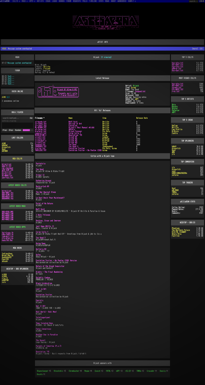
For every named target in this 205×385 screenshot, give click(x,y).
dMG (173, 152)
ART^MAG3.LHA (7, 214)
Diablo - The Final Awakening (49, 272)
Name (70, 118)
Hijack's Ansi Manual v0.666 (81, 127)
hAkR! (174, 146)
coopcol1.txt (40, 133)
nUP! (137, 99)
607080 (5, 151)
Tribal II (40, 175)
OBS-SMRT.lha (7, 193)
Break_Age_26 (7, 256)
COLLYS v (16, 1)
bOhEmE (5, 145)
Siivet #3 (73, 143)
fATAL (109, 371)
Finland (47, 69)
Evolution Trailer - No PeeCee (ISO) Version (56, 260)
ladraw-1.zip (7, 237)
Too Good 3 (73, 146)
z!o (173, 154)
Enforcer (175, 110)
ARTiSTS (40, 1)
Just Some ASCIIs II (45, 226)
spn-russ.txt (7, 178)
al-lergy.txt (40, 129)
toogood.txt (140, 91)
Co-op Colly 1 (75, 133)
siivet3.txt (40, 143)
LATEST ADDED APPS (17, 227)
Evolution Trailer (77, 148)
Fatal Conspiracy (43, 329)
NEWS (107, 1)
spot (174, 171)
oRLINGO (175, 190)
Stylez (175, 108)
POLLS (85, 1)
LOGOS (54, 1)
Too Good (72, 145)
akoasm (5, 261)
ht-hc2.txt (6, 172)
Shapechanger (44, 371)
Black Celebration (44, 283)
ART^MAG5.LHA (7, 218)
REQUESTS (77, 1)
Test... (11, 76)
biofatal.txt (40, 131)
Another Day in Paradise (47, 335)
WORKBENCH (122, 1)
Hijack (136, 86)
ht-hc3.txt (6, 164)
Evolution (73, 126)
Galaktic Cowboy (43, 278)
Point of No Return (44, 203)
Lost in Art (41, 289)
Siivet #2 (73, 139)
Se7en (38, 255)
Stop (11, 130)
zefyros (175, 175)
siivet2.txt (40, 139)
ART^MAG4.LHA (7, 216)
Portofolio (40, 164)
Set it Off (40, 306)
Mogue (88, 371)
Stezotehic (60, 371)
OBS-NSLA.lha (7, 197)
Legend (105, 137)
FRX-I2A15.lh (7, 235)
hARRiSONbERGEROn (179, 173)
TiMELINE (93, 1)
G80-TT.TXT (6, 166)
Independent (107, 146)
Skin (174, 105)
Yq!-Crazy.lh (7, 233)
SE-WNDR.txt (7, 176)
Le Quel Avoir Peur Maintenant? (50, 198)
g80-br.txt (176, 69)
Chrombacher (75, 371)
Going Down (40, 243)
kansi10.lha (7, 240)
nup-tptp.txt (177, 67)
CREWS (48, 1)
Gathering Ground (43, 181)
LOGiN (201, 1)
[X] (201, 49)
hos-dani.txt (177, 70)
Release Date (142, 118)
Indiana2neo (7, 254)
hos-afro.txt (177, 63)
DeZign (175, 126)
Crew (104, 118)
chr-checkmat (7, 168)
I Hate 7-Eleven (43, 215)
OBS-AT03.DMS (7, 212)
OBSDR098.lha (7, 199)
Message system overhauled (19, 63)
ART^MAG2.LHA (7, 219)
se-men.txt (176, 88)
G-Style (175, 131)
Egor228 (5, 259)
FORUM (68, 1)
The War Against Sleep (46, 192)
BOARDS (62, 1)
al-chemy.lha (40, 124)
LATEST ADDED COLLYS (17, 185)
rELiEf (129, 371)
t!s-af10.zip (7, 238)
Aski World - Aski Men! (46, 312)
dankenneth (6, 257)
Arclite (47, 67)
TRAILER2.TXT (40, 150)
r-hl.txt (175, 91)
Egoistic (40, 300)
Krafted (105, 139)
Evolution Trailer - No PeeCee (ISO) (85, 150)
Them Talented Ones (44, 323)
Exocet (99, 371)
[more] (195, 49)
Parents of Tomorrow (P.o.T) (49, 346)
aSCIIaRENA (4, 1)
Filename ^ (39, 118)
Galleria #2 (41, 249)
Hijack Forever (75, 131)
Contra (175, 133)
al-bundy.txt (40, 122)
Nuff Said (73, 122)
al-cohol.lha (40, 126)
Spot (4, 149)
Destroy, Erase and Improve (48, 221)
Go (31, 118)
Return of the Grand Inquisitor (50, 266)
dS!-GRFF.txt (177, 65)
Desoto (41, 374)
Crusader (152, 371)
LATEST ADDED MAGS (17, 206)
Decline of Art (75, 124)
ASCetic (72, 129)
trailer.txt (40, 148)
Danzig (164, 371)
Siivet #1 (73, 137)
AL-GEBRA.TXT (40, 127)
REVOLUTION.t (40, 135)
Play (5, 130)
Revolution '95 (75, 135)
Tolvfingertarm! (43, 317)
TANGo (140, 371)
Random (18, 130)
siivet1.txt (40, 137)
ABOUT (113, 1)
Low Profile (177, 129)
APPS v (32, 1)
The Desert (40, 340)
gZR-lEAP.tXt (7, 170)
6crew (133, 88)
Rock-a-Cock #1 (42, 186)
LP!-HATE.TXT (177, 89)
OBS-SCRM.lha (7, 195)
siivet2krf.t (40, 141)
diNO (4, 97)
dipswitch (6, 147)
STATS (101, 1)
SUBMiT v (132, 1)
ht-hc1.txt (6, 174)
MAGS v (25, 1)
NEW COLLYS (17, 159)
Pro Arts (106, 131)
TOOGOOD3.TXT (40, 146)
